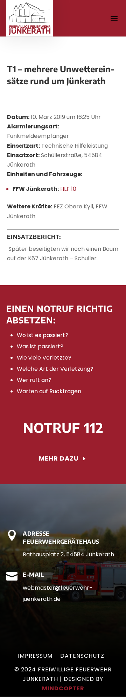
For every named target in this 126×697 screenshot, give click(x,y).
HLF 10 (68, 189)
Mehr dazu (59, 458)
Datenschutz (82, 657)
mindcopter (63, 688)
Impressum (35, 657)
